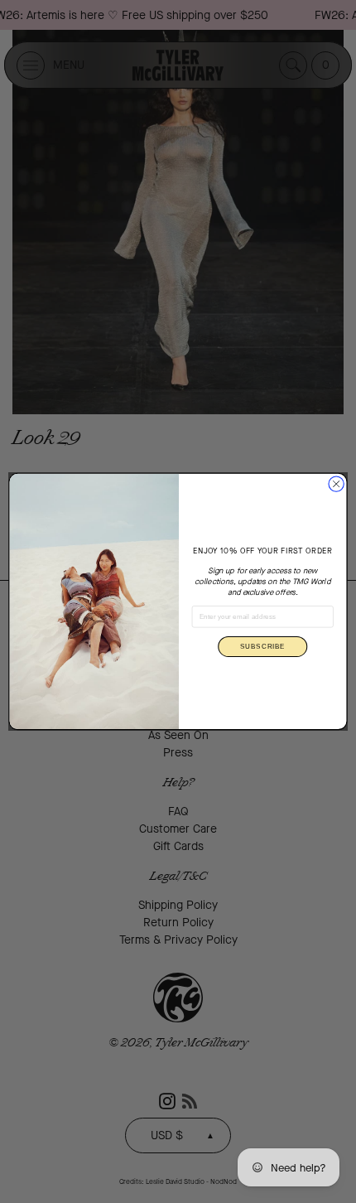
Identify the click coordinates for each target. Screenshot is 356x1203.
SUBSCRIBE (263, 646)
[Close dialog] (336, 483)
